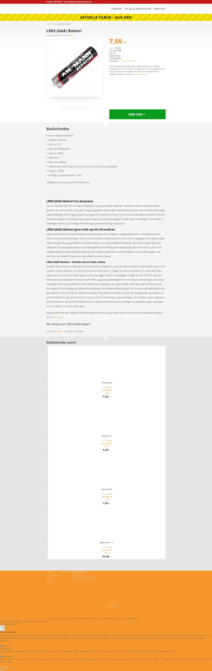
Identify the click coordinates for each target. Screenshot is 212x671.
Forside (116, 9)
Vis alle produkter (137, 9)
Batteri (54, 24)
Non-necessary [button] (5, 654)
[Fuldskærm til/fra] (3, 667)
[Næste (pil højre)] (3, 670)
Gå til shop (56, 317)
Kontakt (160, 9)
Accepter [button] (80, 621)
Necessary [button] (4, 643)
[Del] (5, 667)
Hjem (48, 24)
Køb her (135, 114)
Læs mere (53, 621)
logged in (59, 331)
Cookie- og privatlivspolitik (56, 613)
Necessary (6, 646)
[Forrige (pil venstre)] (1, 670)
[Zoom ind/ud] (1, 667)
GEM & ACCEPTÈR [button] (6, 664)
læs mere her (142, 74)
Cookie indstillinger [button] (67, 621)
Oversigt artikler (65, 572)
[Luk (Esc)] (7, 667)
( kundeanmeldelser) (129, 61)
